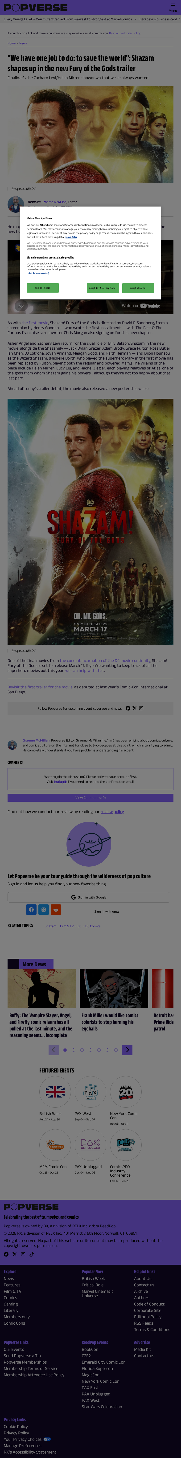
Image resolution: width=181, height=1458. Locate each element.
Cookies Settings (42, 287)
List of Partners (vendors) (38, 273)
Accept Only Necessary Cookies (102, 287)
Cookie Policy (71, 237)
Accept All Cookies (138, 287)
